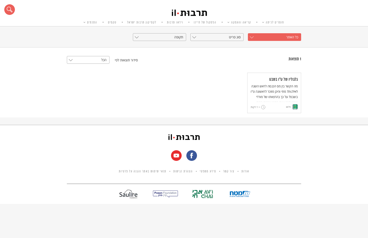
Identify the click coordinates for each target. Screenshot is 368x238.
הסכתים (92, 22)
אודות (245, 171)
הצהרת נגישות (183, 171)
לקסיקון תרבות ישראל (141, 22)
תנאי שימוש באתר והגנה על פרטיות (142, 171)
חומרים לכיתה (275, 22)
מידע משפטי (208, 171)
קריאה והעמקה (241, 22)
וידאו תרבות (175, 22)
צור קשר (228, 171)
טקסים (112, 22)
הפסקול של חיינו (205, 22)
